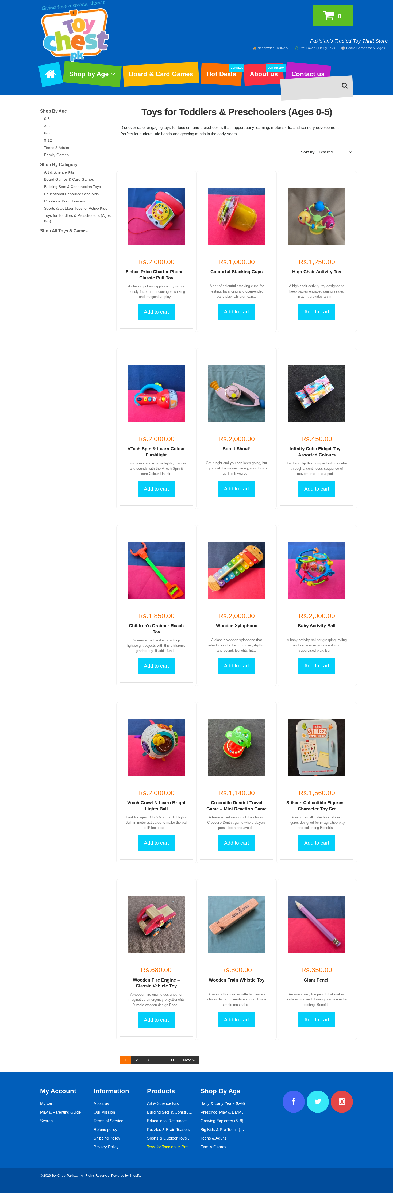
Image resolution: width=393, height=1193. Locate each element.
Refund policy (105, 1129)
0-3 (47, 119)
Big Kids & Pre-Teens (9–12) (225, 1129)
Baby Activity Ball (317, 625)
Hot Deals (224, 72)
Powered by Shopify (125, 1175)
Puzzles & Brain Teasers (64, 201)
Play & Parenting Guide (60, 1112)
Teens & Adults (56, 147)
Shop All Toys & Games (64, 231)
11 (172, 1060)
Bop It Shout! (236, 448)
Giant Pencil (317, 980)
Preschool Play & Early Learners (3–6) (234, 1112)
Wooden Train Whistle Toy (236, 980)
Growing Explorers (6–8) (222, 1120)
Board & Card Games (161, 74)
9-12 (48, 140)
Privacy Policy (106, 1147)
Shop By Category (59, 164)
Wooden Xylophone (236, 625)
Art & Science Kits (59, 172)
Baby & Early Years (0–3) (223, 1103)
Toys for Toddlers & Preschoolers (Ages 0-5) (185, 1147)
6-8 (47, 133)
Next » (189, 1060)
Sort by (307, 152)
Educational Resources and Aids (71, 194)
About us (266, 72)
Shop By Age (53, 111)
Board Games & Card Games (69, 179)
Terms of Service (108, 1120)
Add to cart (156, 312)
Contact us (308, 74)
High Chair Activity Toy (316, 271)
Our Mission (104, 1112)
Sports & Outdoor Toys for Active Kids (75, 208)
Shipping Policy (107, 1138)
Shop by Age (89, 74)
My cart (46, 1103)
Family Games (56, 155)
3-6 (47, 126)
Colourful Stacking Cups (236, 271)
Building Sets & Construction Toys (72, 186)
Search (46, 1120)
